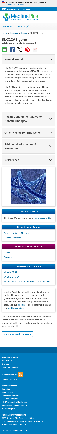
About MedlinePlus (10, 357)
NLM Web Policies (9, 386)
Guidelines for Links (10, 396)
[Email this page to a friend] (5, 50)
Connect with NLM (9, 379)
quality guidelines (16, 308)
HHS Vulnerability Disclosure (14, 402)
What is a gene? (11, 277)
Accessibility (7, 392)
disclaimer (22, 305)
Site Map (5, 364)
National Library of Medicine (19, 9)
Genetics (8, 257)
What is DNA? (10, 272)
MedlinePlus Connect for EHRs (15, 405)
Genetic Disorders (12, 237)
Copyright (6, 389)
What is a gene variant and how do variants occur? (28, 281)
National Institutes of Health (14, 424)
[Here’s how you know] (28, 3)
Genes (7, 252)
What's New (7, 361)
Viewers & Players (10, 399)
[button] (50, 59)
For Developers (8, 409)
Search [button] (21, 26)
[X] (20, 50)
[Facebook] (12, 50)
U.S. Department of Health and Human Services (22, 421)
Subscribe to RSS (9, 374)
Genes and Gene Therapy (16, 233)
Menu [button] (5, 26)
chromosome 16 (42, 218)
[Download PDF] (35, 50)
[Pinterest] (27, 50)
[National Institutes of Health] (4, 9)
